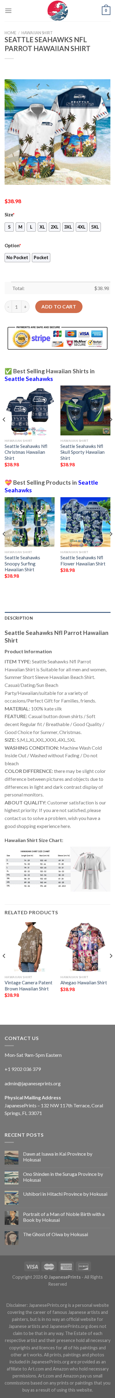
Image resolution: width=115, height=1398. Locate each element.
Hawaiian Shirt (37, 32)
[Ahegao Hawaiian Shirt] (85, 947)
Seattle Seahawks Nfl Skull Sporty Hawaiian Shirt (82, 452)
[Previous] (4, 431)
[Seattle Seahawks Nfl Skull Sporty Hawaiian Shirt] (85, 410)
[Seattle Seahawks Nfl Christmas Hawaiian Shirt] (30, 410)
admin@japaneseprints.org (33, 1083)
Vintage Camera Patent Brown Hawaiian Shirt (28, 985)
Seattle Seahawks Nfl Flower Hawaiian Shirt (82, 560)
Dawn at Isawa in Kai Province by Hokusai (57, 1156)
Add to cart (58, 306)
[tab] (57, 618)
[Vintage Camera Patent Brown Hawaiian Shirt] (30, 947)
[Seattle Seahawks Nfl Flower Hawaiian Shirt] (85, 522)
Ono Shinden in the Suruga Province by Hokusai (63, 1177)
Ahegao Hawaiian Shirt (83, 982)
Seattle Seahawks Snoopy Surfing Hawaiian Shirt (22, 563)
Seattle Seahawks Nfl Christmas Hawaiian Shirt (26, 452)
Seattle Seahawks (29, 378)
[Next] (111, 431)
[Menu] (8, 10)
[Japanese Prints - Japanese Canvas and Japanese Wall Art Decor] (57, 10)
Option (13, 245)
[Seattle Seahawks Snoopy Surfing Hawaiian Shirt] (30, 522)
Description (19, 618)
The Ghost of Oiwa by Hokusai (55, 1234)
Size (9, 214)
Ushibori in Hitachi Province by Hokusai (65, 1194)
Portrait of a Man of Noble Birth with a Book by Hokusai (64, 1217)
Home (10, 32)
